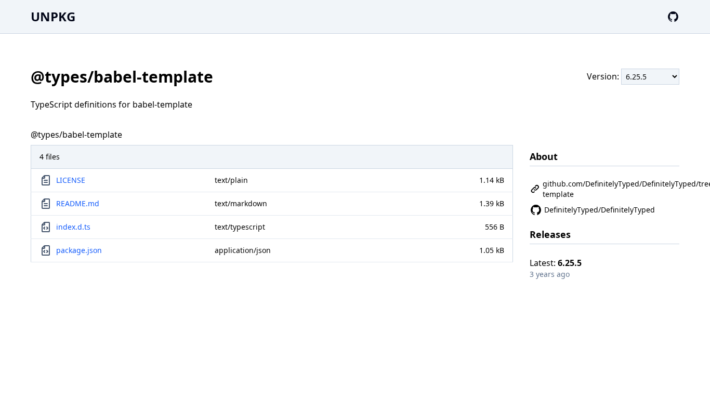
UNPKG (53, 16)
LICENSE (70, 180)
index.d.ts (73, 227)
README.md (77, 203)
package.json (79, 250)
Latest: (556, 263)
